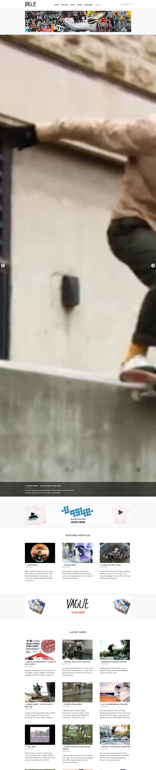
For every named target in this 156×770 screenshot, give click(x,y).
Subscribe (88, 5)
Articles (64, 5)
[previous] (3, 266)
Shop (72, 5)
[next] (153, 266)
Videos (79, 5)
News (57, 5)
